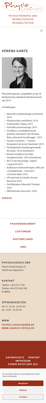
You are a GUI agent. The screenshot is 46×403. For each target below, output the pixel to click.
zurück (7, 198)
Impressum (23, 361)
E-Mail (6, 291)
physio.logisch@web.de (18, 324)
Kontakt (34, 357)
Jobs (23, 247)
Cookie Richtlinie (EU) (23, 364)
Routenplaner (23, 239)
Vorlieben (23, 397)
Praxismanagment (23, 223)
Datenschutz (15, 357)
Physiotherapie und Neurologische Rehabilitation (23, 19)
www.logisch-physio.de (18, 328)
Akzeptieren (23, 383)
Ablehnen (23, 390)
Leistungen (23, 231)
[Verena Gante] (17, 74)
